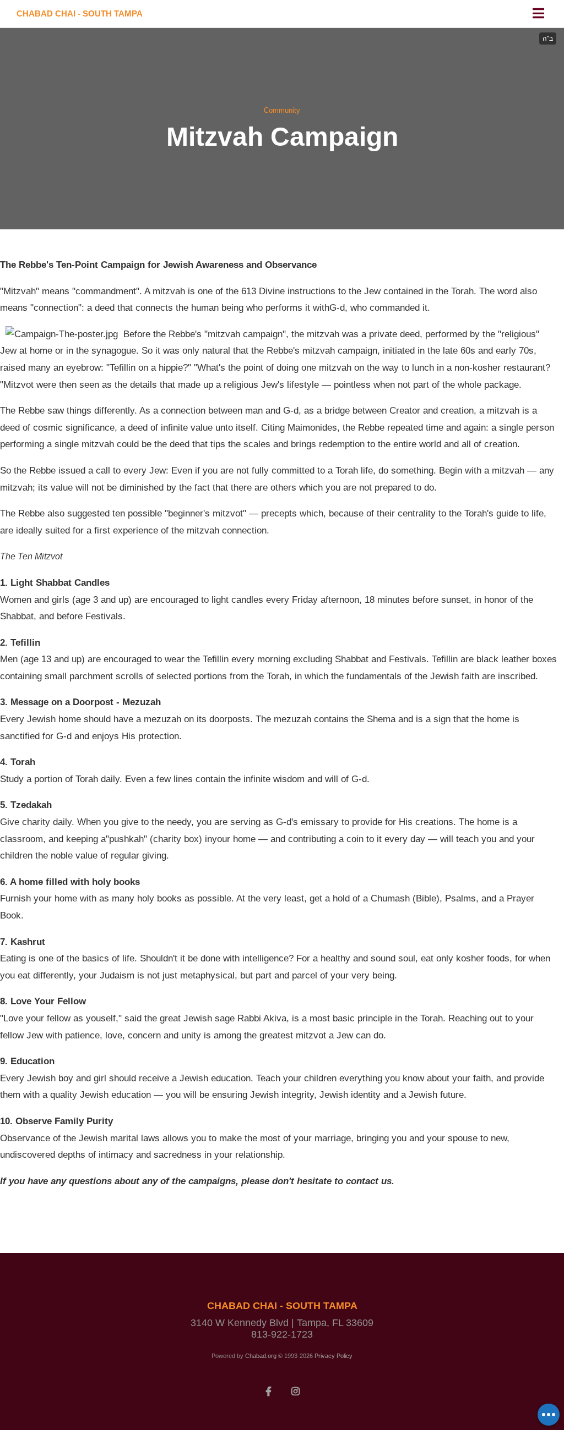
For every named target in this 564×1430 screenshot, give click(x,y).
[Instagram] (295, 1390)
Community (282, 110)
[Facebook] (268, 1390)
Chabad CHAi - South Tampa (80, 13)
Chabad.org (260, 1355)
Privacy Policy (333, 1355)
